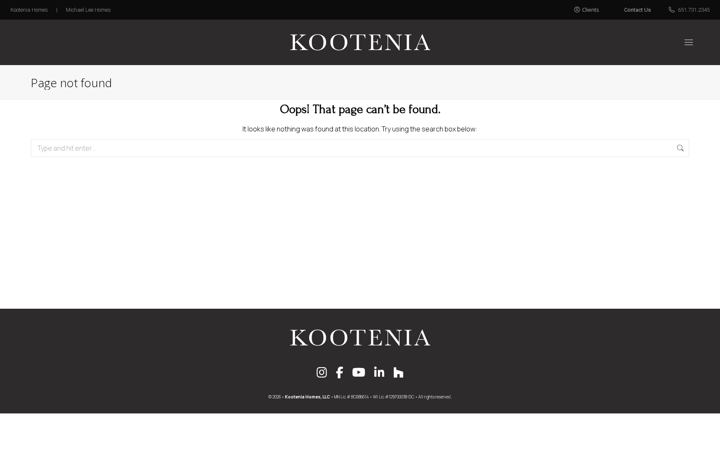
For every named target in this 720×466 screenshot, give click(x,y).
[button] (595, 7)
